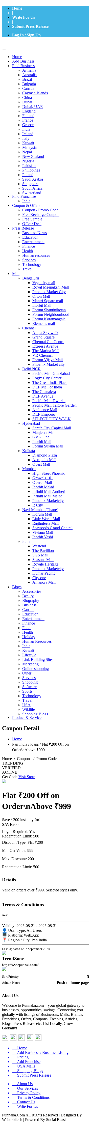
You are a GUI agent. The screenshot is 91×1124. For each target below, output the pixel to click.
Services (29, 260)
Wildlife (28, 709)
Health (27, 251)
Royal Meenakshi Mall (50, 287)
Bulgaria (29, 84)
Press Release (23, 228)
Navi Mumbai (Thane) (40, 510)
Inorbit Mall (41, 305)
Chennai (29, 328)
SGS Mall (40, 555)
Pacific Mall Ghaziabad (51, 373)
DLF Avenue (42, 396)
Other (26, 673)
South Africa (32, 188)
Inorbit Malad (43, 487)
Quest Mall (41, 464)
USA (26, 705)
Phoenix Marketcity (48, 500)
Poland (27, 175)
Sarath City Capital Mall (51, 428)
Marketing (30, 664)
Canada (28, 88)
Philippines (31, 170)
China (27, 97)
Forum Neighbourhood (50, 314)
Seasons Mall (43, 559)
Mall (15, 273)
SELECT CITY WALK (51, 419)
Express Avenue (45, 346)
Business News (34, 233)
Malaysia (29, 147)
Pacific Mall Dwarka (48, 401)
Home (17, 8)
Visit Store (26, 777)
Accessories (31, 591)
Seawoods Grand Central (52, 528)
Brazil (27, 79)
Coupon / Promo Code (40, 210)
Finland (28, 116)
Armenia (29, 70)
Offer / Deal (31, 223)
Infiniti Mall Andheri (48, 491)
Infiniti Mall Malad (47, 496)
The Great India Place (49, 382)
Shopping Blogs (35, 714)
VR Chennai (42, 355)
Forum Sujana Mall (47, 446)
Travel (27, 269)
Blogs (16, 587)
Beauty (28, 596)
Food (26, 628)
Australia (29, 75)
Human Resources (37, 641)
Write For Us (23, 17)
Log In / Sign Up (26, 35)
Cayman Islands (35, 93)
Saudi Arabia (32, 179)
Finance (28, 246)
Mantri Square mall (47, 301)
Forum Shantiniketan (49, 310)
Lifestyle (29, 655)
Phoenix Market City (49, 292)
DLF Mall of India (47, 387)
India (26, 129)
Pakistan (29, 165)
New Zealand (33, 156)
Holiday (28, 637)
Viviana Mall (42, 532)
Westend (39, 546)
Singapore (30, 184)
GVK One (40, 437)
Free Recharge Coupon (40, 214)
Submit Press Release (30, 26)
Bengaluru (30, 278)
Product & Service (26, 717)
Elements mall (43, 323)
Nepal (27, 152)
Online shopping (35, 668)
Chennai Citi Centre (48, 342)
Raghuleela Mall (45, 523)
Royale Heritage (45, 564)
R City (37, 505)
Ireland (27, 134)
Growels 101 (42, 478)
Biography (30, 600)
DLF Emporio (43, 414)
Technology (31, 264)
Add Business (23, 61)
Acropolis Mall (44, 460)
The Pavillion (43, 550)
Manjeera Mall (44, 432)
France (27, 120)
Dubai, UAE (32, 106)
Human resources (36, 255)
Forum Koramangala (48, 319)
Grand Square (43, 337)
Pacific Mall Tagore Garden (54, 405)
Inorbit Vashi (42, 537)
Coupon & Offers (26, 205)
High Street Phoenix (48, 473)
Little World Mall (46, 519)
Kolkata (28, 450)
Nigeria (28, 161)
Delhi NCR (31, 369)
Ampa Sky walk (45, 332)
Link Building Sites (37, 659)
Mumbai (29, 469)
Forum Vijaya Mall (47, 360)
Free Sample (32, 219)
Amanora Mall (44, 582)
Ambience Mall (44, 410)
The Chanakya (44, 391)
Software (29, 687)
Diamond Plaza (44, 455)
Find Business (23, 66)
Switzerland (31, 193)
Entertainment (33, 242)
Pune (26, 541)
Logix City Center (46, 378)
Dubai (27, 102)
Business (29, 605)
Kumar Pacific (43, 573)
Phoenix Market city (48, 364)
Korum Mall (42, 514)
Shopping (30, 682)
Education (30, 237)
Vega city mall (43, 282)
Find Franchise (24, 196)
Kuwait (28, 143)
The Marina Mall (45, 351)
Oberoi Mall (42, 482)
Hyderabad (31, 423)
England (29, 111)
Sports (27, 691)
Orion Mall (41, 296)
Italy (25, 138)
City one (39, 578)
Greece (28, 125)
